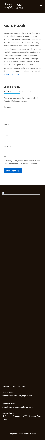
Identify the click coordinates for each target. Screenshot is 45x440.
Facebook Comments (30, 92)
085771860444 (19, 386)
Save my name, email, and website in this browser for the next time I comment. (22, 162)
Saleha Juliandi (30, 433)
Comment (9, 107)
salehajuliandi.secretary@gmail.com (17, 396)
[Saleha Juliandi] (8, 6)
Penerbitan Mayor (11, 74)
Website (7, 146)
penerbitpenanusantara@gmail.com (17, 407)
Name (7, 124)
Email (7, 135)
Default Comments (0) (12, 92)
